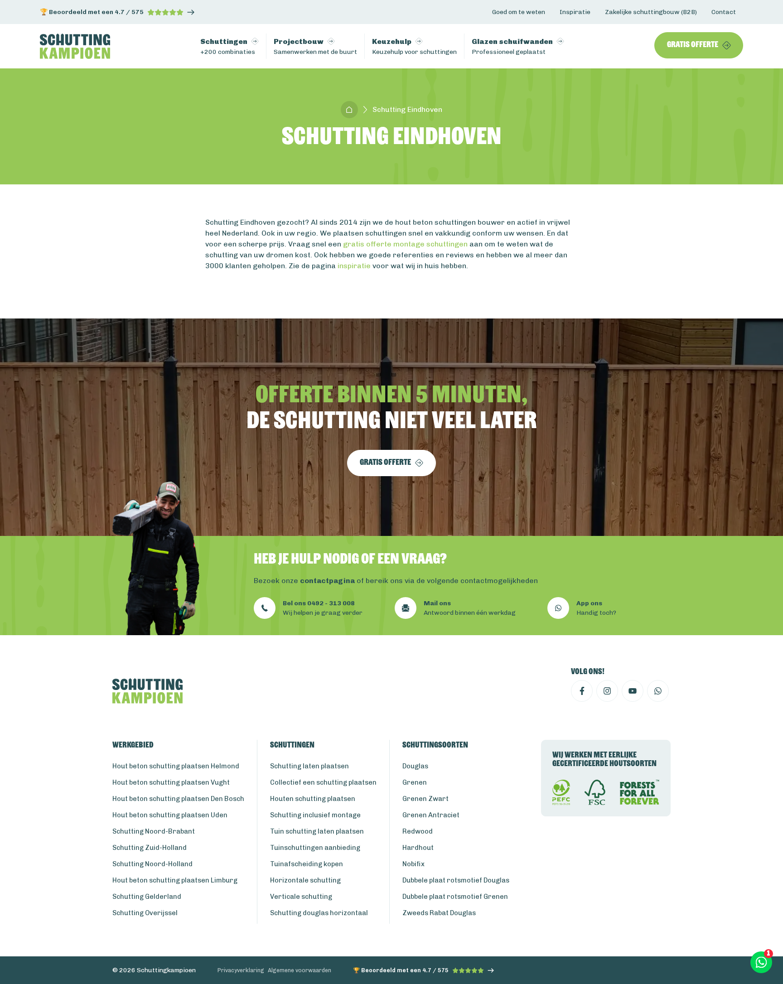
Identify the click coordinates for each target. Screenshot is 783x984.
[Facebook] (582, 691)
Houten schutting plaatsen (312, 799)
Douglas (415, 766)
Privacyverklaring (241, 970)
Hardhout (418, 848)
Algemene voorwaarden (299, 970)
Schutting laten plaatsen (309, 766)
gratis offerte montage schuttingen (405, 244)
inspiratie (354, 265)
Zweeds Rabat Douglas (439, 913)
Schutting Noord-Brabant (153, 831)
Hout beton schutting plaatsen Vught (171, 782)
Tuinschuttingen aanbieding (315, 848)
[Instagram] (607, 691)
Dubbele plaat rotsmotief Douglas (455, 880)
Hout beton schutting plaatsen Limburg (174, 880)
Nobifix (413, 864)
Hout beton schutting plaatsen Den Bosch (178, 799)
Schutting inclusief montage (315, 815)
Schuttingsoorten (435, 745)
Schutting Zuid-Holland (149, 848)
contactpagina (327, 580)
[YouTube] (632, 691)
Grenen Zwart (425, 799)
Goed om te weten (518, 12)
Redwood (417, 831)
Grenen (414, 782)
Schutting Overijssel (145, 913)
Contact (723, 12)
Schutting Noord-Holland (152, 864)
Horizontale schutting (305, 880)
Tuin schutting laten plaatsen (317, 831)
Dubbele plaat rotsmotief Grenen (455, 896)
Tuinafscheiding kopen (306, 864)
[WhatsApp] (658, 691)
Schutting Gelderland (146, 896)
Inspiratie (575, 12)
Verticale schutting (301, 896)
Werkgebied (133, 745)
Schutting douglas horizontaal (319, 913)
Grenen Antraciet (430, 815)
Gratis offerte (692, 45)
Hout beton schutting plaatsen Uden (169, 815)
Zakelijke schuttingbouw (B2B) (651, 12)
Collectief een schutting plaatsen (323, 782)
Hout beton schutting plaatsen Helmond (175, 766)
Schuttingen (292, 745)
